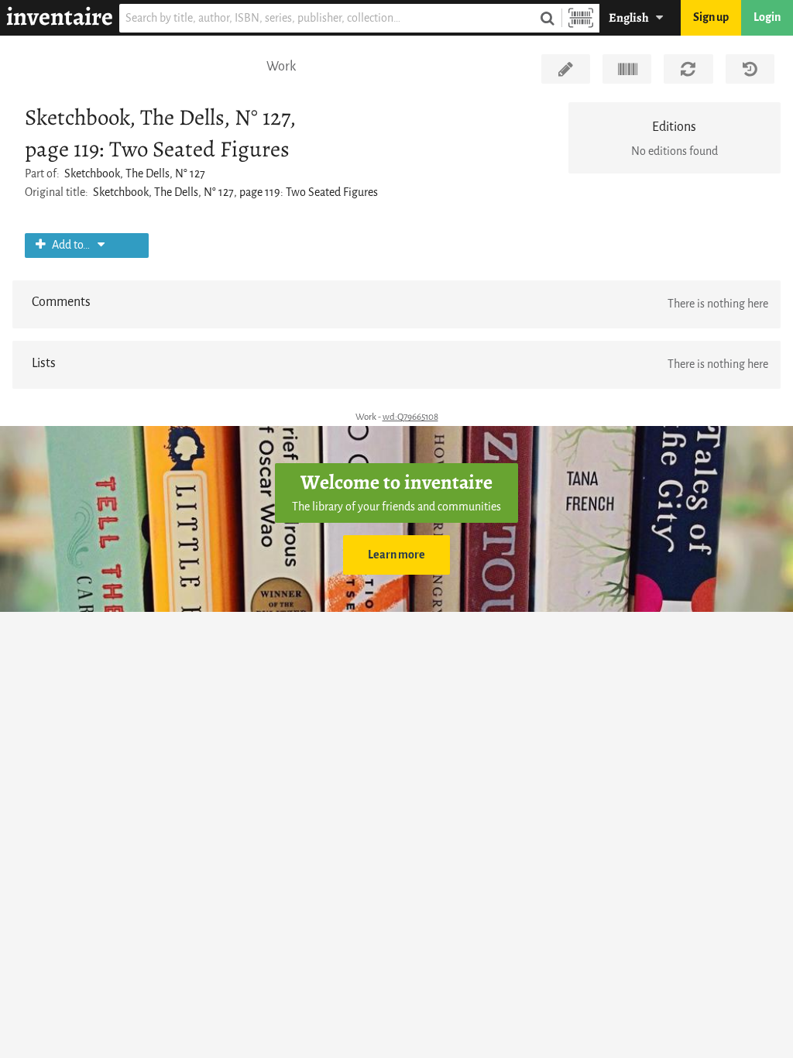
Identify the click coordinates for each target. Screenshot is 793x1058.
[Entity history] (750, 69)
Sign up (711, 17)
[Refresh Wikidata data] (688, 69)
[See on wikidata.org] (626, 69)
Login (767, 17)
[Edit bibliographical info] (565, 69)
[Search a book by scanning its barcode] (580, 18)
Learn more (396, 555)
